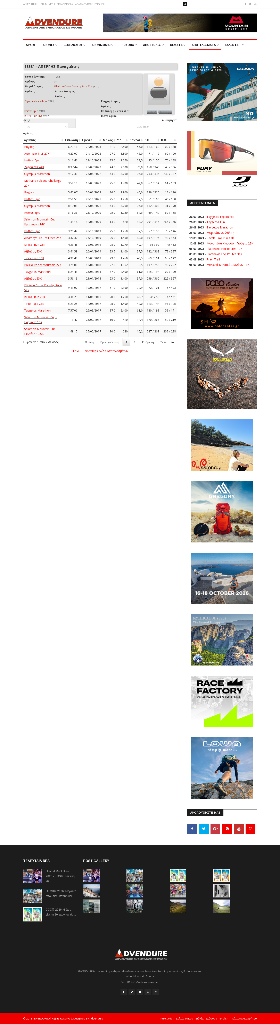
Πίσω (75, 351)
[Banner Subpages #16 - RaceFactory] (222, 701)
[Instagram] (250, 829)
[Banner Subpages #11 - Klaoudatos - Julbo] (222, 160)
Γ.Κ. (147, 140)
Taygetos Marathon (37, 272)
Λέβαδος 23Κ (33, 251)
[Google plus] (215, 829)
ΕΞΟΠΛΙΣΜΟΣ (73, 45)
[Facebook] (192, 829)
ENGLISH (99, 4)
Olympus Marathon (35, 101)
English (224, 1018)
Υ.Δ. (119, 140)
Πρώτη (89, 342)
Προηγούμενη (109, 342)
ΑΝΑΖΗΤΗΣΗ (30, 4)
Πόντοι (135, 140)
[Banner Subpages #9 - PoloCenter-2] (222, 303)
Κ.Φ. (164, 140)
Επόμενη (148, 342)
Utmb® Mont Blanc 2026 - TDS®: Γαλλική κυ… (60, 876)
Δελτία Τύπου (184, 1018)
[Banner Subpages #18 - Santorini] (222, 578)
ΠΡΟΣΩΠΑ (127, 45)
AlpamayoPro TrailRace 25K (42, 238)
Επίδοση (71, 140)
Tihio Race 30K (34, 258)
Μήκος (108, 140)
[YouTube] (239, 829)
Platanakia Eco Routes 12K (224, 249)
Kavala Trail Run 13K (220, 238)
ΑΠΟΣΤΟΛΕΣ (152, 45)
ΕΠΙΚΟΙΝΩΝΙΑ (65, 4)
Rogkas (29, 192)
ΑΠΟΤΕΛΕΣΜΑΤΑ (204, 45)
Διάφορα (211, 1018)
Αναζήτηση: (169, 120)
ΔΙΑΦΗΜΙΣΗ (47, 4)
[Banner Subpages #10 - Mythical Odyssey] (222, 640)
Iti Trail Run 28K (33, 116)
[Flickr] (140, 992)
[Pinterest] (227, 829)
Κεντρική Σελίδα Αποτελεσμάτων (106, 351)
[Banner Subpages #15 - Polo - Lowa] (222, 768)
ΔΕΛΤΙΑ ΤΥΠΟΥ (83, 4)
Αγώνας (30, 140)
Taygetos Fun (216, 222)
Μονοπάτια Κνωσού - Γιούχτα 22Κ (230, 243)
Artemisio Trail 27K (36, 153)
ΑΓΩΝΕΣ (49, 45)
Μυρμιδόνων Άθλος (220, 233)
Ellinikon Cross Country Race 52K (73, 86)
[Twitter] (204, 829)
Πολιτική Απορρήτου (244, 1018)
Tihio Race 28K (34, 304)
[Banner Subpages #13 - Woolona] (222, 445)
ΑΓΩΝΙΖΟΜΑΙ (101, 45)
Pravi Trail (213, 259)
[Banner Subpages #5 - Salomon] (222, 91)
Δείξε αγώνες (28, 126)
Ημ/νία (87, 140)
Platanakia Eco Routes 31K (224, 254)
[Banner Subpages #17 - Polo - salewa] (222, 374)
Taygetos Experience (220, 217)
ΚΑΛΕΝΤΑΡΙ (233, 45)
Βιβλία (200, 1018)
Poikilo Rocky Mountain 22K (42, 265)
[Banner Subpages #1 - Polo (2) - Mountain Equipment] (180, 23)
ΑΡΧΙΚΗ (31, 45)
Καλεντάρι (166, 1018)
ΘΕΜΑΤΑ (176, 45)
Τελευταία (167, 342)
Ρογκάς (29, 147)
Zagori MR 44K (34, 167)
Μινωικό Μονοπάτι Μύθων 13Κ (228, 265)
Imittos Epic (31, 111)
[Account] (185, 4)
